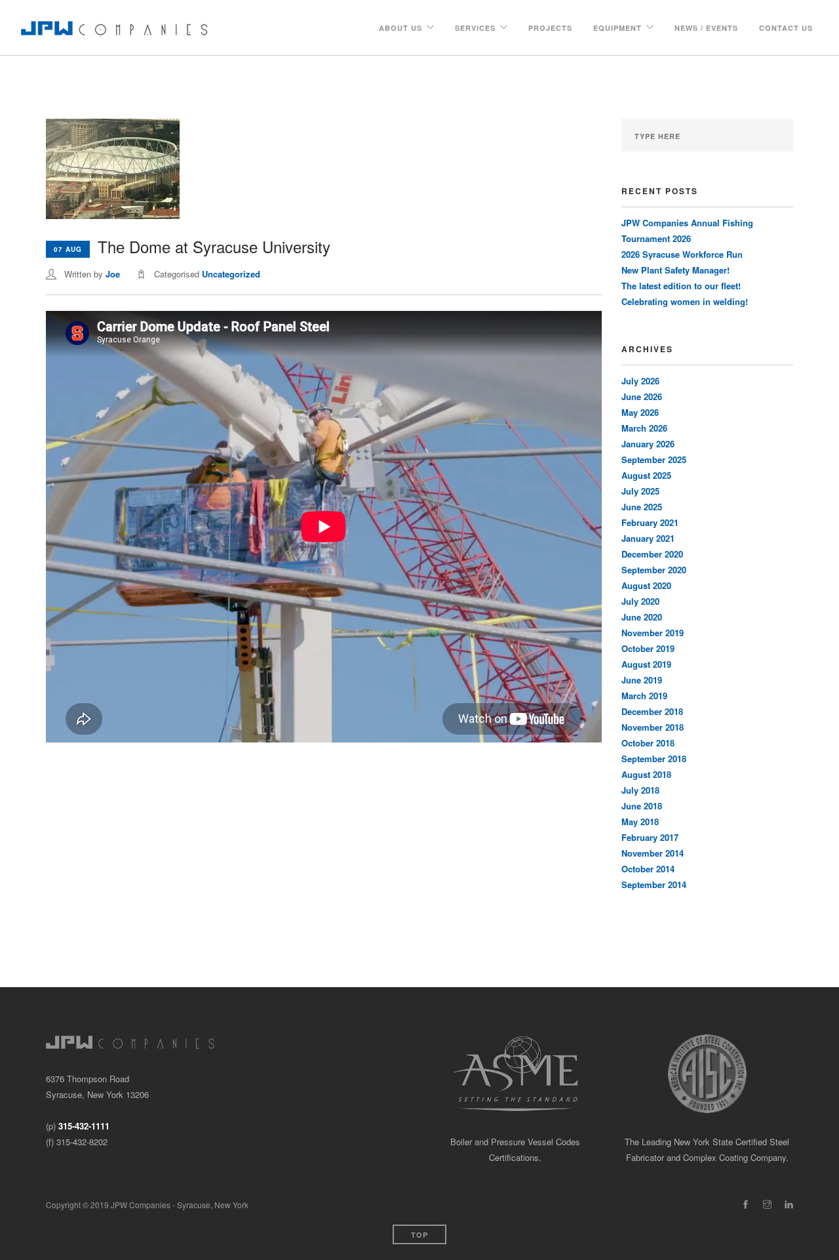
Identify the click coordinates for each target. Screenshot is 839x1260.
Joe (113, 274)
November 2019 (652, 632)
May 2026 (640, 412)
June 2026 (641, 396)
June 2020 (641, 617)
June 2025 (641, 506)
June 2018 (641, 806)
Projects (550, 28)
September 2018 (653, 758)
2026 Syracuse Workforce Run (682, 254)
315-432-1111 (83, 1126)
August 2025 (646, 475)
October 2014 (647, 869)
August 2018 (646, 774)
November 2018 (652, 727)
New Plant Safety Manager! (675, 270)
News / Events (706, 28)
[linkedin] (789, 1204)
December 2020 (652, 554)
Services (475, 28)
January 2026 (647, 443)
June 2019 (641, 680)
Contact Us (786, 28)
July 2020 (640, 601)
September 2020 (653, 569)
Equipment (617, 28)
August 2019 (646, 664)
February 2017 (649, 837)
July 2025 (640, 491)
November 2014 (652, 853)
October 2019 (647, 648)
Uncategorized (231, 274)
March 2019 (644, 695)
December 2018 (652, 711)
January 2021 (647, 538)
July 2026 (640, 381)
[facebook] (745, 1204)
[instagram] (767, 1204)
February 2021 (649, 522)
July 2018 (640, 790)
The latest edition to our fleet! (681, 285)
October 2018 (647, 743)
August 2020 (646, 585)
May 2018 (640, 821)
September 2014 (653, 884)
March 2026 (644, 428)
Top (419, 1235)
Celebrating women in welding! (684, 301)
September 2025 (653, 459)
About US (400, 28)
